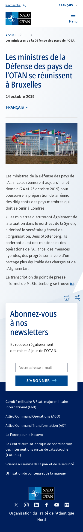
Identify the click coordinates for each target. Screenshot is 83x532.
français (15, 107)
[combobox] (68, 5)
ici (72, 283)
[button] (68, 5)
